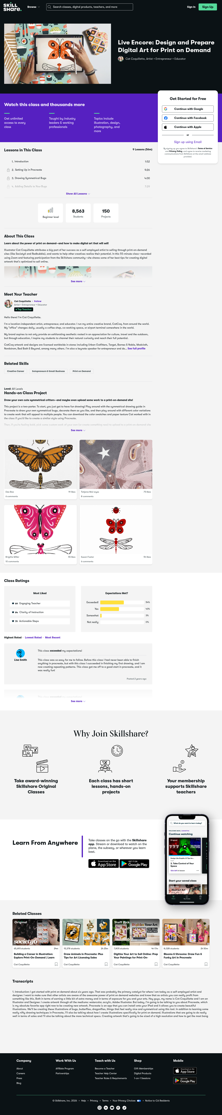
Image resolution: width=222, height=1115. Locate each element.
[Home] (12, 7)
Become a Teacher (104, 1068)
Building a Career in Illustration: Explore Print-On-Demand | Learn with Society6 (34, 958)
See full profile (136, 348)
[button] (39, 6)
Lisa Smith (20, 659)
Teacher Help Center (106, 1073)
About (19, 1068)
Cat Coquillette (27, 301)
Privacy (94, 1100)
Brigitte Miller (12, 557)
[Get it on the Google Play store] (135, 864)
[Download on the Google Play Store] (189, 1081)
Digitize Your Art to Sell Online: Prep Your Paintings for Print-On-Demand (136, 958)
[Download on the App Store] (102, 864)
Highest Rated (13, 637)
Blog (18, 1083)
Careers (20, 1073)
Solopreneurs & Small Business (48, 371)
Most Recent (52, 637)
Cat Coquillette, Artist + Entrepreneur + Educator (156, 58)
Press (19, 1078)
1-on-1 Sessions (142, 1078)
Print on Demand (82, 371)
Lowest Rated (33, 637)
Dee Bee (10, 491)
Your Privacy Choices (124, 1100)
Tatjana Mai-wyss (90, 491)
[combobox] (89, 6)
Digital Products (142, 1073)
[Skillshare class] (36, 932)
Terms (105, 1100)
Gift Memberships (143, 1068)
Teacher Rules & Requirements (111, 1078)
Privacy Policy (175, 151)
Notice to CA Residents (157, 1100)
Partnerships (62, 1073)
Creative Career (15, 371)
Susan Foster (87, 557)
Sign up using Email (188, 142)
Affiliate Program (65, 1068)
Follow (37, 301)
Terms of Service (205, 148)
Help (83, 1100)
